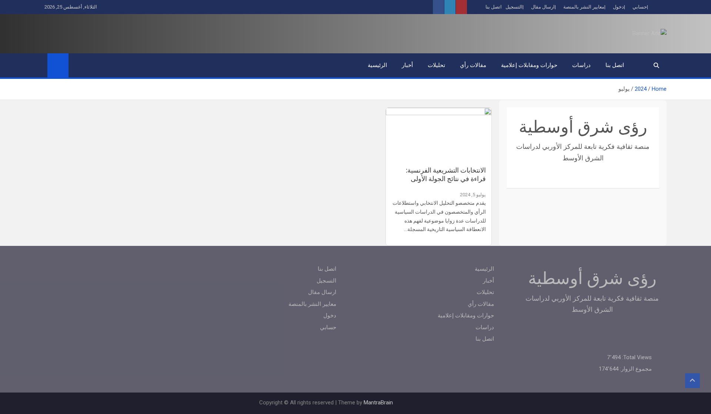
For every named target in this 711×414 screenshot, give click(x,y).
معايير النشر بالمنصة (583, 7)
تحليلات (436, 65)
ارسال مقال (543, 7)
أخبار (407, 65)
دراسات (581, 65)
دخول (618, 7)
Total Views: (636, 357)
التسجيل (514, 7)
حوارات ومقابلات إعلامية (529, 65)
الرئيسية (377, 65)
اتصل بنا (493, 7)
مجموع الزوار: (635, 368)
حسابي (639, 7)
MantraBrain (378, 402)
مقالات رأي (473, 65)
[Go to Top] (692, 380)
